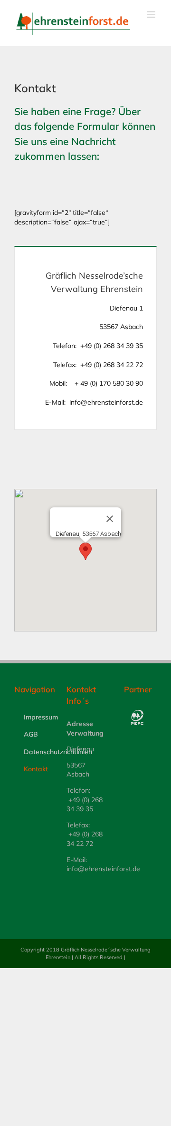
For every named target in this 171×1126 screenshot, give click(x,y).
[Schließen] (109, 518)
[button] (85, 551)
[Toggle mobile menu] (152, 14)
